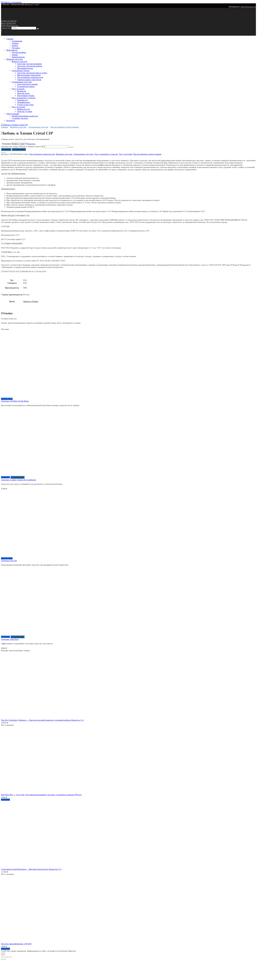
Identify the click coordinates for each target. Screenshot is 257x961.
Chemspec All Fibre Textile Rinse (15, 401)
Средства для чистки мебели (29, 66)
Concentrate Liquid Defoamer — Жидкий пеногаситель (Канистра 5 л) (31, 869)
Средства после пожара (27, 84)
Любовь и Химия (30, 301)
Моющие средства (14, 59)
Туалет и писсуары (25, 105)
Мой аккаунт (12, 50)
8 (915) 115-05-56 (9, 23)
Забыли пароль (18, 57)
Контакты (10, 120)
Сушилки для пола (20, 118)
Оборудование (12, 114)
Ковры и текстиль (19, 61)
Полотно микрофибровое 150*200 (16, 944)
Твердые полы (23, 93)
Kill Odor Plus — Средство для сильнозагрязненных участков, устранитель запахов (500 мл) (41, 795)
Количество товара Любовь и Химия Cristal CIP (22, 146)
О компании (17, 41)
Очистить (31, 144)
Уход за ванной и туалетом (23, 98)
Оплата (15, 45)
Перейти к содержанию (11, 2)
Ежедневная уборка (25, 95)
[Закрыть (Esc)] (10, 957)
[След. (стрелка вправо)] (5, 959)
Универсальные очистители (29, 80)
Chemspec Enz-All (9, 561)
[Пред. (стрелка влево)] (2, 959)
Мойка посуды (23, 109)
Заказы (15, 55)
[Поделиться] (7, 957)
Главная (9, 39)
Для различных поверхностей (30, 77)
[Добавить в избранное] (2, 152)
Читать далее (7, 399)
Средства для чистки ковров (29, 64)
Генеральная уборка (20, 70)
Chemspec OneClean (10, 639)
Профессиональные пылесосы (25, 116)
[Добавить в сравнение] (5, 152)
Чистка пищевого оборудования (64, 127)
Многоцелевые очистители (29, 75)
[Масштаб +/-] (2, 957)
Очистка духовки (24, 111)
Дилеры (15, 43)
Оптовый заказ (19, 149)
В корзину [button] (5, 477)
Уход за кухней (18, 107)
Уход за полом (18, 89)
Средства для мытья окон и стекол (32, 73)
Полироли (21, 91)
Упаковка (6, 144)
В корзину (6, 149)
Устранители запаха (26, 86)
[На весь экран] (5, 957)
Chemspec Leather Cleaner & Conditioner (18, 480)
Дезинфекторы (23, 102)
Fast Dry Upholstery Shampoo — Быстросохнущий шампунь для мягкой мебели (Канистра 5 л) (42, 720)
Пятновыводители (25, 68)
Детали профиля (19, 52)
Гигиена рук (22, 100)
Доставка (16, 48)
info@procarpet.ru (248, 7)
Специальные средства (22, 82)
